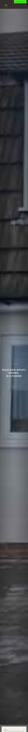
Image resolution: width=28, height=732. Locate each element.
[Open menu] (25, 6)
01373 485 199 (20, 1)
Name (6, 729)
